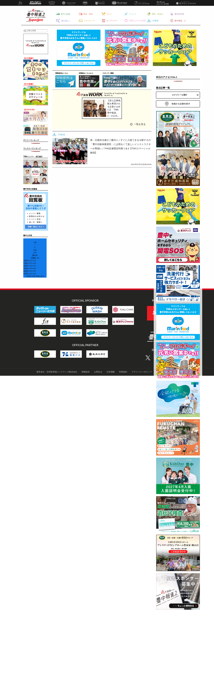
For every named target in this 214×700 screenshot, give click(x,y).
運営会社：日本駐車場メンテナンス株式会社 (56, 372)
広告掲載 (111, 372)
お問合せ (98, 372)
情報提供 (86, 372)
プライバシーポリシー (142, 372)
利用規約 (123, 372)
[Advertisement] (178, 655)
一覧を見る (139, 124)
